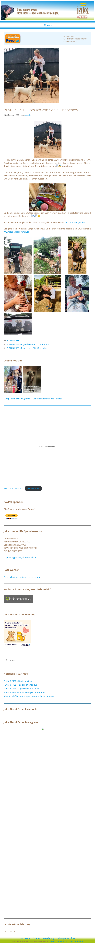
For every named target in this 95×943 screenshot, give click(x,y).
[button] (18, 255)
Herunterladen (33, 488)
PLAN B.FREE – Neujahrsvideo (18, 681)
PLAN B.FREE (13, 340)
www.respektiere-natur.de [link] (16, 231)
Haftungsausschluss (65, 938)
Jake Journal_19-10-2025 (13, 488)
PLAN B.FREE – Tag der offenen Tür (20, 684)
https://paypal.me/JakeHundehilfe (20, 557)
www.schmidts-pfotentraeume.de (66, 941)
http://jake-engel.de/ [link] (75, 222)
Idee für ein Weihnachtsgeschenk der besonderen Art (29, 696)
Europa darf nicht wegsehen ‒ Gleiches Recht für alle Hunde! (33, 398)
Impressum (25, 938)
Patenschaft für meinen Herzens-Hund (22, 577)
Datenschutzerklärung (43, 938)
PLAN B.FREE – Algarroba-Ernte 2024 (21, 688)
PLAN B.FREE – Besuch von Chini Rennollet (27, 348)
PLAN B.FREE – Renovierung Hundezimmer (24, 692)
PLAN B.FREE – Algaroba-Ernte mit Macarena (28, 344)
